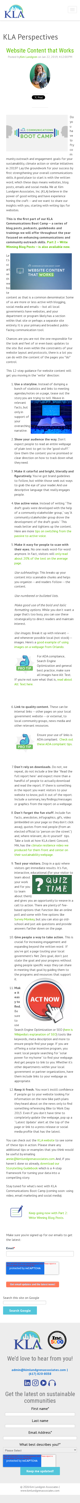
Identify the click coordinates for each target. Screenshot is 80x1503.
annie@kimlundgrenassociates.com (30, 1159)
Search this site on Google (21, 1298)
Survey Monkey (24, 919)
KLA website (46, 1140)
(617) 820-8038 (40, 1373)
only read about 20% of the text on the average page (41, 558)
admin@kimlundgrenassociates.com (38, 1369)
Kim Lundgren (28, 57)
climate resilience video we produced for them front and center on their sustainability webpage (41, 850)
